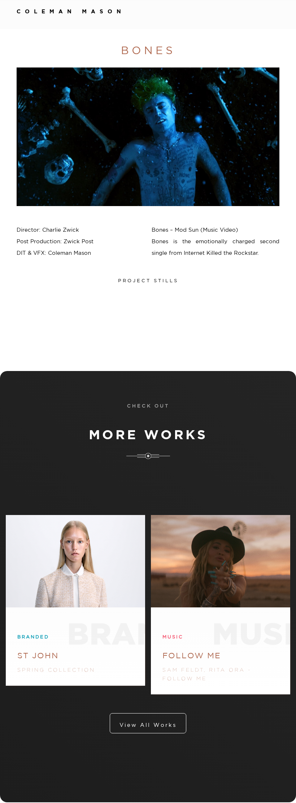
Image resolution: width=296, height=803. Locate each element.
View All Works (148, 725)
